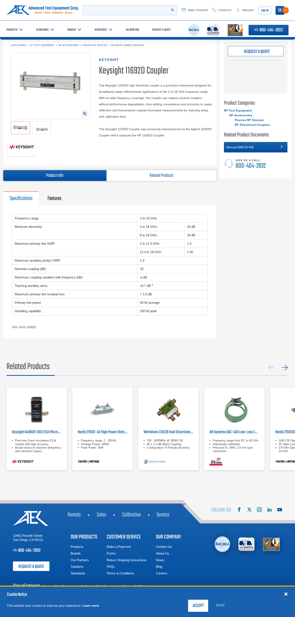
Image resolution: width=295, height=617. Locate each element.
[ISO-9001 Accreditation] (271, 544)
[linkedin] (269, 510)
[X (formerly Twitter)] (249, 510)
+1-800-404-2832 (268, 30)
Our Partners (80, 560)
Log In (264, 10)
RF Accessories (69, 45)
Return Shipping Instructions (126, 560)
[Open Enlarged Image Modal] (85, 113)
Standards (78, 573)
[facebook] (239, 510)
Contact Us (164, 546)
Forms (111, 553)
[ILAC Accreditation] (222, 544)
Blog (159, 566)
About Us (162, 553)
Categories (18, 45)
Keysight (109, 60)
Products (77, 546)
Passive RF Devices (95, 45)
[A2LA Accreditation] (246, 544)
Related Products (161, 175)
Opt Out (220, 605)
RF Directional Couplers (252, 124)
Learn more (90, 605)
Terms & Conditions (120, 573)
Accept (198, 605)
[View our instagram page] (259, 510)
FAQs (111, 566)
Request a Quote (31, 566)
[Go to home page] (42, 10)
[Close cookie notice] (286, 594)
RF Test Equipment (42, 45)
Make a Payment (119, 546)
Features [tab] (54, 198)
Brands (76, 553)
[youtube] (279, 510)
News (160, 560)
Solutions (77, 566)
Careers (161, 573)
